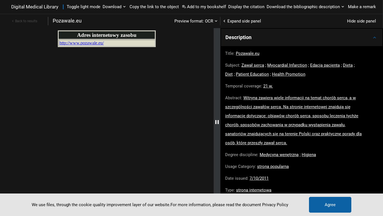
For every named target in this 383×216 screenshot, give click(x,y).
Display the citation (246, 6)
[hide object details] (217, 122)
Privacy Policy (275, 204)
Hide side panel (361, 21)
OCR (209, 21)
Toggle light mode (83, 6)
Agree (330, 204)
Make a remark (362, 6)
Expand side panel (244, 21)
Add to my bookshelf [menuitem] (206, 6)
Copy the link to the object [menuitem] (154, 6)
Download (112, 6)
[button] (302, 37)
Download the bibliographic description (303, 6)
